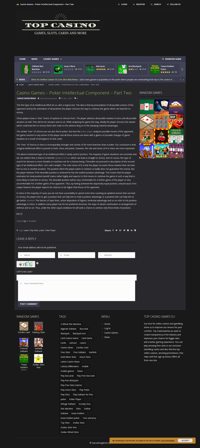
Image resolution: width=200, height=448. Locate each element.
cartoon (73, 342)
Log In (107, 328)
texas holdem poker (70, 418)
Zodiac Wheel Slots (70, 432)
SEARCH (157, 4)
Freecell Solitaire (24, 350)
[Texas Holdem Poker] (23, 358)
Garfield (92, 352)
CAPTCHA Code (24, 271)
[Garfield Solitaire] (38, 342)
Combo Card (24, 332)
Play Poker (34, 230)
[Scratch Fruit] (161, 121)
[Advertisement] (130, 47)
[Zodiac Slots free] (38, 358)
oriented (30, 200)
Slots (78, 408)
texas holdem (77, 413)
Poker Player (50, 230)
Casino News (67, 347)
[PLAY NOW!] (26, 69)
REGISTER (140, 4)
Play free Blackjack (69, 380)
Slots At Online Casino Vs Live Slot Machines (54, 79)
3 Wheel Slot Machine (71, 324)
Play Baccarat (67, 375)
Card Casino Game (69, 338)
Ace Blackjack (135, 66)
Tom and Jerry (89, 418)
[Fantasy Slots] (38, 326)
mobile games (67, 371)
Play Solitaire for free (83, 394)
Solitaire (64, 413)
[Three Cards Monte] (147, 106)
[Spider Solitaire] (176, 136)
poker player (87, 131)
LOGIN (124, 4)
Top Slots (65, 422)
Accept (185, 440)
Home (22, 59)
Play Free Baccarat (86, 375)
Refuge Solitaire (68, 403)
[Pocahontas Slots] (161, 150)
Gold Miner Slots (68, 357)
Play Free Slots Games (71, 385)
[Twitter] (116, 230)
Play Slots (65, 394)
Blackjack (65, 333)
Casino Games (51, 59)
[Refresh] (37, 262)
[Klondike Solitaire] (176, 106)
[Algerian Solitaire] (161, 106)
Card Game (87, 338)
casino (26, 230)
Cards (63, 342)
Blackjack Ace (79, 333)
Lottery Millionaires (70, 366)
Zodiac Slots (79, 422)
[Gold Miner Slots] (147, 136)
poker (41, 230)
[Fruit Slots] (176, 121)
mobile (85, 366)
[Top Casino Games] (60, 25)
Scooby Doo (85, 403)
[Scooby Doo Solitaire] (176, 150)
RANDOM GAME (173, 59)
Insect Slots (69, 66)
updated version (62, 157)
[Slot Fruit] (161, 136)
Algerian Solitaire (68, 328)
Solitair (87, 408)
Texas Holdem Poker (24, 367)
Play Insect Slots (68, 389)
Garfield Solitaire (38, 350)
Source (20, 221)
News (34, 59)
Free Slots (65, 352)
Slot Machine (67, 408)
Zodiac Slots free (38, 366)
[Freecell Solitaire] (147, 150)
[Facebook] (113, 230)
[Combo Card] (147, 121)
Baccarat (100, 66)
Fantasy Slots (38, 332)
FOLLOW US (175, 4)
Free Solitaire (79, 352)
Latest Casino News (36, 85)
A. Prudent (31, 221)
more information (168, 440)
